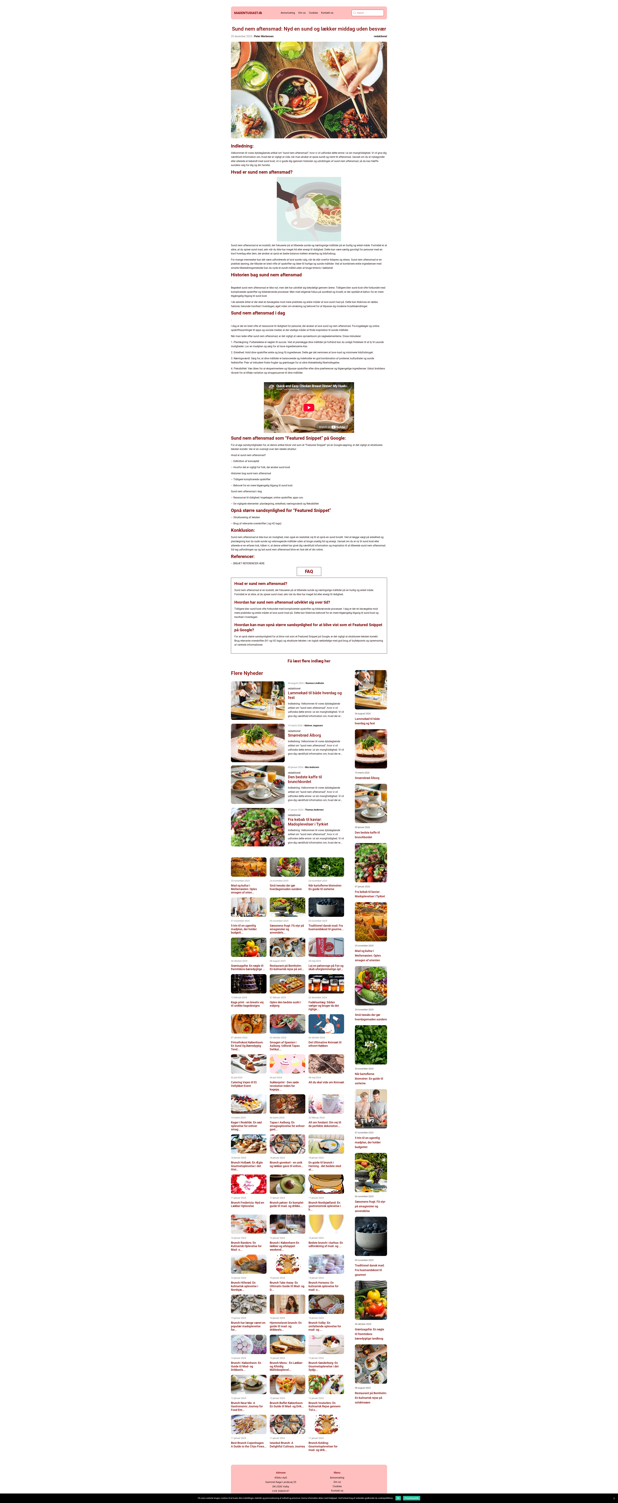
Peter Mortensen (264, 36)
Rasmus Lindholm (315, 683)
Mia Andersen (312, 767)
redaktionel (380, 36)
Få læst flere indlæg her (309, 661)
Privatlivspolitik (412, 1498)
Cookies (313, 12)
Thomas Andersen (314, 809)
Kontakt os (327, 12)
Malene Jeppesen (313, 725)
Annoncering (288, 12)
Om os (302, 12)
